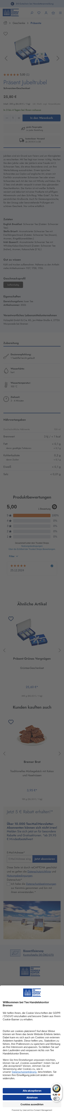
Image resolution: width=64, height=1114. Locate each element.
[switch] (56, 1099)
